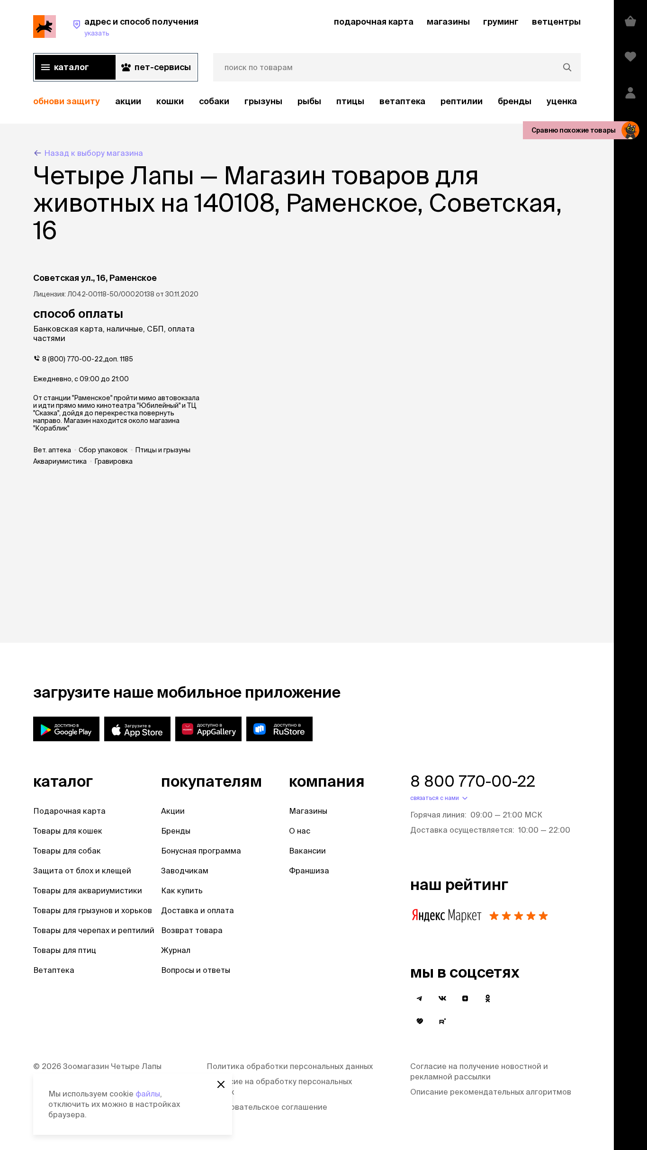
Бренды (175, 831)
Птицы (350, 101)
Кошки (170, 101)
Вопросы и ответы (195, 970)
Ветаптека (402, 101)
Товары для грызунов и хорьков (92, 910)
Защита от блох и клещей (82, 870)
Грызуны (263, 101)
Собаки (214, 101)
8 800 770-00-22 (472, 781)
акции (128, 101)
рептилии (461, 101)
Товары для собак (67, 850)
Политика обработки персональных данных (290, 1066)
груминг (501, 22)
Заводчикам (184, 870)
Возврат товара (192, 930)
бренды (514, 101)
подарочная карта (373, 22)
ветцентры (556, 22)
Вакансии (307, 850)
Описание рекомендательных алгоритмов (490, 1091)
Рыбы (309, 101)
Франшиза (309, 870)
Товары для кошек (67, 831)
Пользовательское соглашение (267, 1107)
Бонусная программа (201, 850)
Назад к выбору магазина (93, 153)
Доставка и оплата (197, 910)
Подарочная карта (69, 811)
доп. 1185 (118, 359)
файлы (147, 1093)
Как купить (182, 890)
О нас (299, 831)
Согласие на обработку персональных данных (279, 1086)
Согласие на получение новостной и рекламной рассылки (479, 1071)
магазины (448, 22)
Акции (173, 811)
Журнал (175, 950)
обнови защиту (66, 101)
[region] (307, 102)
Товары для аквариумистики (87, 890)
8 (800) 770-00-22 (72, 359)
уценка (562, 101)
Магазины (308, 811)
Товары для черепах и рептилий (93, 930)
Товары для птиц (64, 950)
